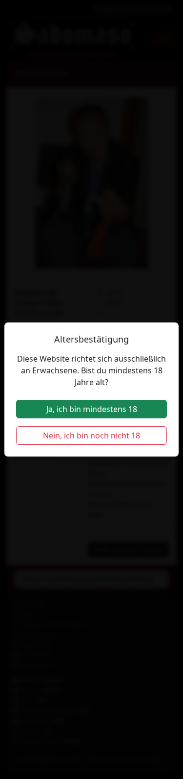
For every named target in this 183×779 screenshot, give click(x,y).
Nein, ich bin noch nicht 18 (91, 435)
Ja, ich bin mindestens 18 (91, 409)
